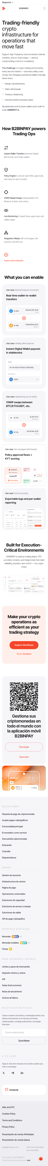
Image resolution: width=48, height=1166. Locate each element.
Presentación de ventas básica (16, 1140)
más (28, 1160)
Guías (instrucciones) (11, 985)
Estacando (7, 845)
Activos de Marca (10, 998)
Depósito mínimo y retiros (14, 973)
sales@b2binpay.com (10, 1147)
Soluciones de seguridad (13, 900)
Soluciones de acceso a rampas (16, 906)
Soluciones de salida (11, 912)
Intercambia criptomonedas (14, 839)
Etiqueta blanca (9, 857)
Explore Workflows (24, 645)
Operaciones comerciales (13, 894)
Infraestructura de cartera (13, 881)
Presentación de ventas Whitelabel (18, 1134)
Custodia (6, 851)
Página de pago (9, 887)
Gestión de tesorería (11, 875)
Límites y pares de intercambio (16, 966)
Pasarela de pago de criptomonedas (18, 814)
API (3, 979)
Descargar (24, 746)
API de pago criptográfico (13, 919)
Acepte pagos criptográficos (15, 820)
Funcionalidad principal (12, 826)
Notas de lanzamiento (12, 991)
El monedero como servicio (14, 832)
